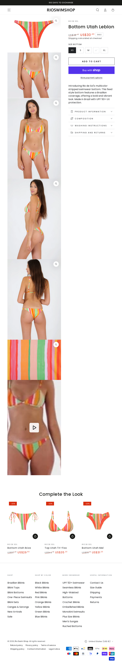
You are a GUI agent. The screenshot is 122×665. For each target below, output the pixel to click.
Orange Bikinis (43, 602)
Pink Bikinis (41, 597)
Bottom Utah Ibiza (19, 548)
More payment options (92, 77)
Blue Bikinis (41, 616)
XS (73, 51)
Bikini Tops (13, 587)
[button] (97, 10)
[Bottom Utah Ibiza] (23, 520)
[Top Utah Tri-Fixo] (61, 520)
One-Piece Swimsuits (19, 597)
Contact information (36, 649)
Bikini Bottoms (15, 592)
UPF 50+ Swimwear (73, 582)
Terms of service (48, 645)
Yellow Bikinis (42, 607)
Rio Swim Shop (21, 641)
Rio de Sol (73, 21)
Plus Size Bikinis (71, 616)
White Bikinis (42, 587)
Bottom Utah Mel (93, 548)
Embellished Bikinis (73, 607)
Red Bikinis (41, 592)
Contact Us (96, 582)
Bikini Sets (13, 602)
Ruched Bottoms (72, 626)
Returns (94, 602)
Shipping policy (17, 649)
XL (105, 51)
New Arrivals (14, 611)
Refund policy (16, 645)
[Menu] (9, 10)
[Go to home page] (61, 10)
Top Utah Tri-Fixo (56, 548)
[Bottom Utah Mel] (98, 520)
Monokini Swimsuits (73, 611)
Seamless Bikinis (71, 587)
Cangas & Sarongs (18, 607)
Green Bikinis (42, 611)
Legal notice (54, 649)
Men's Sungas (70, 621)
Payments (96, 597)
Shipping (73, 38)
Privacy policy (32, 645)
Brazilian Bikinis (16, 582)
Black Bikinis (42, 582)
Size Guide (96, 587)
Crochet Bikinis (71, 602)
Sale (9, 616)
